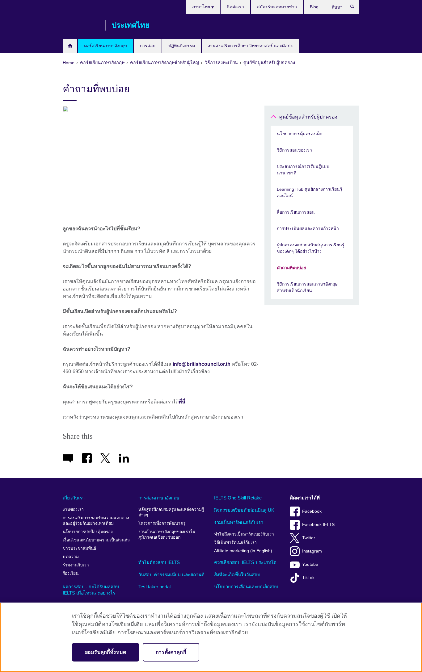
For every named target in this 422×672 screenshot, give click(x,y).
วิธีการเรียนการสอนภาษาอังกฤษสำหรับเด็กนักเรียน (307, 287)
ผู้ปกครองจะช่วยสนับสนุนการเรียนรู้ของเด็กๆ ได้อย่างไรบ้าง (310, 248)
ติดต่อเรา (235, 6)
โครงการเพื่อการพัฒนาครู (161, 523)
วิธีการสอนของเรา (294, 150)
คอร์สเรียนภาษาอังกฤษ (105, 45)
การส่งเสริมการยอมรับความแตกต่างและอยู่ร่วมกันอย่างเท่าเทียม (96, 520)
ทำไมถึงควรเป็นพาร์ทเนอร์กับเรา (244, 534)
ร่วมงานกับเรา (76, 565)
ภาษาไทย (201, 6)
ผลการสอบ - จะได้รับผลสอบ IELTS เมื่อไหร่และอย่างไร (91, 589)
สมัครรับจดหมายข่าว (277, 6)
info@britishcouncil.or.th (201, 364)
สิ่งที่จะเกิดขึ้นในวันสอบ (237, 574)
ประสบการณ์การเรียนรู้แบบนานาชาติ (303, 169)
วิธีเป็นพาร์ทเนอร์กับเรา (235, 542)
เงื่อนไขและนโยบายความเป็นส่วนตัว (96, 540)
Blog (314, 6)
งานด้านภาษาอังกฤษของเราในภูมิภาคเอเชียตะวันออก (166, 534)
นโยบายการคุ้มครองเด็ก (299, 133)
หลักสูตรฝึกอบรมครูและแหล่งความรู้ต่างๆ (171, 512)
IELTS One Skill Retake (238, 497)
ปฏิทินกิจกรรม (181, 45)
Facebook (312, 511)
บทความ (71, 556)
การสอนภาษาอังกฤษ (158, 497)
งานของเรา (73, 509)
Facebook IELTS (318, 524)
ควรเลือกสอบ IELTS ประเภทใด (245, 562)
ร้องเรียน (70, 573)
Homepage (70, 46)
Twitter (308, 538)
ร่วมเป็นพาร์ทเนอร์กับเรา (238, 522)
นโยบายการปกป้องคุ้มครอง (88, 531)
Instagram (312, 551)
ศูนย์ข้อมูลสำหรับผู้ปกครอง (308, 116)
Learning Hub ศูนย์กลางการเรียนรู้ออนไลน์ (309, 192)
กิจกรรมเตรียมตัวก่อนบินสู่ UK (244, 510)
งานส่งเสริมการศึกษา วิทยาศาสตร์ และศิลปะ (250, 45)
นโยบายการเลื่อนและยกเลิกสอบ (246, 586)
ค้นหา (355, 8)
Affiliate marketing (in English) (243, 551)
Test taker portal (154, 586)
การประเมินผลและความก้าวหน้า (308, 228)
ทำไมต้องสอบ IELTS (159, 562)
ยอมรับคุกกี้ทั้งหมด (105, 652)
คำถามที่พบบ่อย (291, 267)
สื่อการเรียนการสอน (296, 212)
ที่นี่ (182, 401)
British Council (81, 25)
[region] (211, 637)
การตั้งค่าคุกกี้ (171, 652)
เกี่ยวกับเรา (74, 497)
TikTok (308, 577)
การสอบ (147, 45)
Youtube (310, 564)
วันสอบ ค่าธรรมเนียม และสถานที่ (171, 574)
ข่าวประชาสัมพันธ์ (79, 548)
